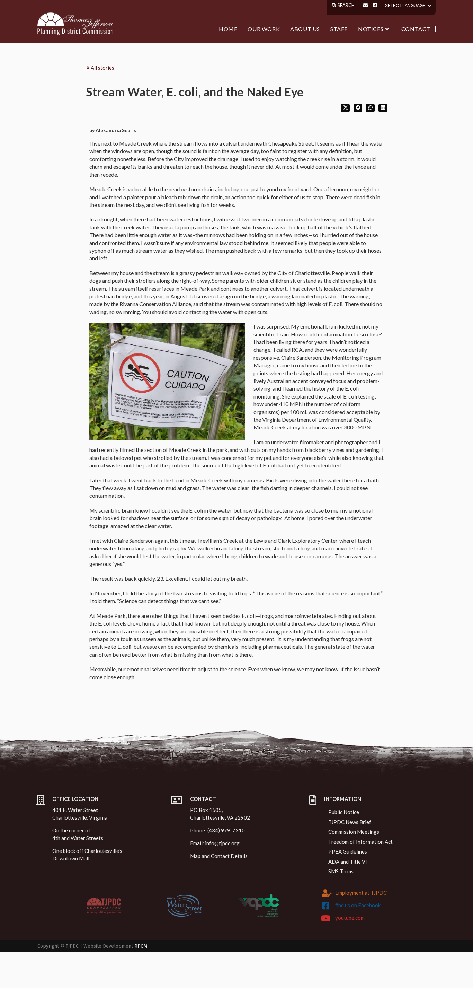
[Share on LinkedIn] (382, 108)
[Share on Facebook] (358, 108)
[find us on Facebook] (326, 906)
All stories (100, 66)
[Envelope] (365, 5)
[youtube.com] (326, 918)
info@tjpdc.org (222, 843)
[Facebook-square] (375, 5)
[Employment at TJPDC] (327, 893)
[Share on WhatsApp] (370, 108)
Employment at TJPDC (361, 893)
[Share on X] (345, 108)
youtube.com (350, 918)
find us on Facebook (358, 905)
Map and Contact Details (219, 856)
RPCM (140, 946)
